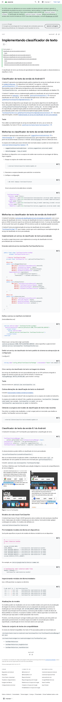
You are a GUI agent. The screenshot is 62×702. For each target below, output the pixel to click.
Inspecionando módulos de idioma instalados (20, 393)
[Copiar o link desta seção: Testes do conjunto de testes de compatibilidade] (39, 627)
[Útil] (56, 34)
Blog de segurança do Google (29, 680)
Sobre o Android (6, 694)
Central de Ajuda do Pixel (48, 674)
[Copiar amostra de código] (59, 164)
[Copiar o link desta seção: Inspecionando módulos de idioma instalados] (36, 579)
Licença (32, 694)
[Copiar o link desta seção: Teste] (7, 120)
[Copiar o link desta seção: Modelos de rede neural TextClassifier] (31, 515)
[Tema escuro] (57, 164)
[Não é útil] (59, 34)
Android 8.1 (15, 95)
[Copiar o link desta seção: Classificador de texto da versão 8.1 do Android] (47, 428)
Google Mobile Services (48, 680)
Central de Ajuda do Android (49, 672)
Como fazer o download (8, 677)
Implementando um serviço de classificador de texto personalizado (37, 115)
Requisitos (4, 674)
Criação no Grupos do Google (29, 685)
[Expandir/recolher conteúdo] (12, 49)
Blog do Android (26, 677)
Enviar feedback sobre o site (50, 694)
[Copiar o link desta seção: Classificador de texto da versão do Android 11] (46, 79)
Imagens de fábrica (7, 682)
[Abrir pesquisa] (36, 2)
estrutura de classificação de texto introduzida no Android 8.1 (34, 218)
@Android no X (26, 672)
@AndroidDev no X (27, 674)
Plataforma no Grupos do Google (30, 682)
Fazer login (57, 2)
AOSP (3, 34)
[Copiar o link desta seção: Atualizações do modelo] (21, 602)
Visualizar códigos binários (8, 680)
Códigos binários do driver (8, 685)
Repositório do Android (8, 672)
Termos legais (24, 694)
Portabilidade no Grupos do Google (31, 687)
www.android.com (47, 677)
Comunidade (15, 694)
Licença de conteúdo (50, 659)
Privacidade (38, 694)
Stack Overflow (46, 682)
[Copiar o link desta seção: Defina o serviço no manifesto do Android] (32, 316)
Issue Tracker (45, 685)
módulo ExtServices (9, 84)
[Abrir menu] (2, 2)
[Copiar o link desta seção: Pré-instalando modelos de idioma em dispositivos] (41, 530)
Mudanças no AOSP (52, 16)
